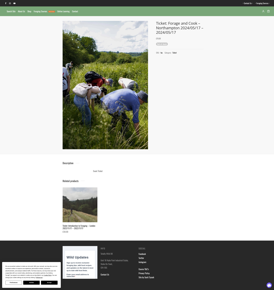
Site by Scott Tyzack (146, 277)
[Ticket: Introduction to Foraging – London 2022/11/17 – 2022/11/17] (80, 204)
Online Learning (63, 11)
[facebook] (5, 3)
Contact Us (105, 274)
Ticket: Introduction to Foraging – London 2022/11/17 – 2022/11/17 (79, 227)
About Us (21, 11)
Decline (31, 282)
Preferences (14, 282)
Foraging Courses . (44, 11)
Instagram (142, 262)
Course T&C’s (144, 269)
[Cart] (268, 11)
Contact (75, 11)
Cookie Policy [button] (47, 275)
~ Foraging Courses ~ (262, 3)
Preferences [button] (39, 277)
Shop (29, 11)
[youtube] (14, 3)
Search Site (11, 11)
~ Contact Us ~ (248, 3)
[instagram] (10, 3)
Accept (49, 282)
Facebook (142, 253)
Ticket (174, 52)
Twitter (141, 258)
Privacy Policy (144, 273)
